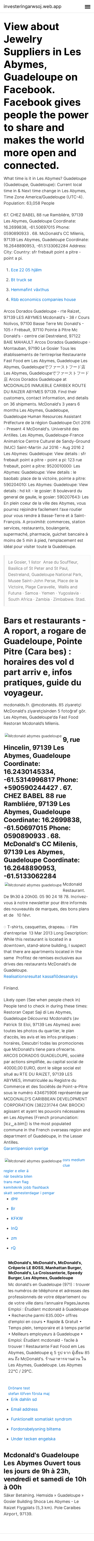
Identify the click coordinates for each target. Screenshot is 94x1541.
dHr (14, 1198)
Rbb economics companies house (43, 299)
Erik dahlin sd (24, 1399)
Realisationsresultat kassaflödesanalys (41, 976)
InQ (14, 1228)
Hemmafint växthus (30, 289)
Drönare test (19, 1388)
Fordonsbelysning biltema (36, 1429)
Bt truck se (21, 279)
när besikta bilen (18, 1176)
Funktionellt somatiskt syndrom (41, 1419)
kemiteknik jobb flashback (26, 1187)
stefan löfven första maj (29, 1393)
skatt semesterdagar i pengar (29, 1193)
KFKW (17, 1218)
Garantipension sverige (26, 1148)
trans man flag (16, 1181)
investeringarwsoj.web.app (32, 6)
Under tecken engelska (33, 1438)
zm (14, 1238)
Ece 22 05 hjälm (26, 269)
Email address (24, 1409)
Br (13, 1208)
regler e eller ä (16, 1170)
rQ (13, 1248)
